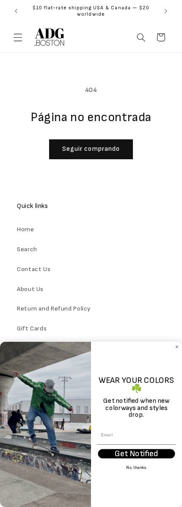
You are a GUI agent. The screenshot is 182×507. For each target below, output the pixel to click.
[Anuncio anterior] (16, 11)
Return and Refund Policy (54, 308)
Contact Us (33, 269)
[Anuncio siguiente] (166, 11)
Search (27, 249)
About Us (30, 289)
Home (25, 229)
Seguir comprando (91, 149)
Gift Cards (32, 328)
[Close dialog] (176, 346)
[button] (18, 37)
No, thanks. (136, 468)
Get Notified (136, 453)
